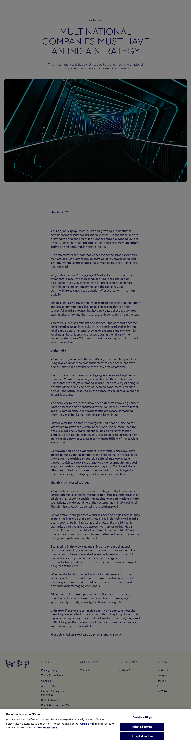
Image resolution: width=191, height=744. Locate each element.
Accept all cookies (142, 736)
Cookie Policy (89, 724)
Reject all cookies (142, 726)
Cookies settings (46, 727)
